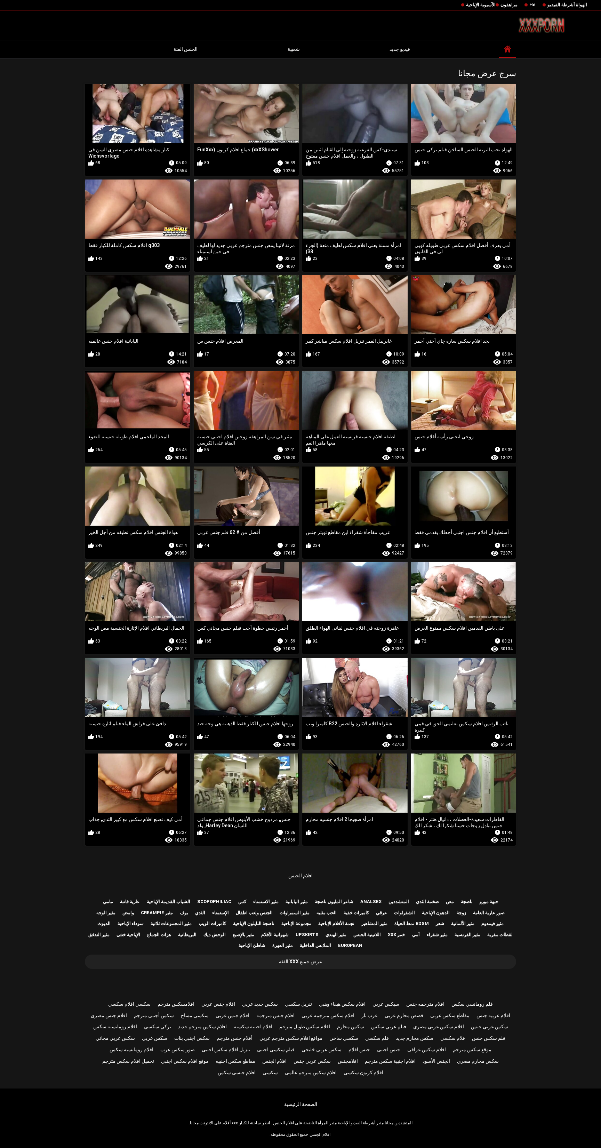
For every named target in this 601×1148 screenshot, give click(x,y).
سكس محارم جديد (414, 1038)
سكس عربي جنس (489, 1026)
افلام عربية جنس (493, 1015)
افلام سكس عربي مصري (438, 1026)
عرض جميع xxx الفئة (300, 961)
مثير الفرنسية (467, 934)
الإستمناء (220, 912)
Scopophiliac (214, 901)
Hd (532, 4)
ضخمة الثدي (427, 901)
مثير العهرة (282, 945)
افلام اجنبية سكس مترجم (390, 1061)
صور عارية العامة (489, 912)
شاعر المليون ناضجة (334, 901)
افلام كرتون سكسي (363, 1072)
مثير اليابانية (297, 901)
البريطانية (187, 934)
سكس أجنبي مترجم (154, 1015)
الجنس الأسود (436, 1061)
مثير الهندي (336, 934)
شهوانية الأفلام (275, 934)
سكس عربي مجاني (115, 1038)
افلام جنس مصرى (109, 1015)
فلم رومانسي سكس (472, 1004)
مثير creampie (157, 912)
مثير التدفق (99, 934)
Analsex (371, 901)
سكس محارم (350, 1026)
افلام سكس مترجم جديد (202, 1026)
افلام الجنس (300, 875)
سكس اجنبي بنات (192, 1038)
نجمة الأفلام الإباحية (336, 923)
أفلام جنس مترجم (235, 1038)
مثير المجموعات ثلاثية (171, 923)
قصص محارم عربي (404, 1015)
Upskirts (307, 934)
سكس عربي (154, 1038)
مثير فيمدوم (492, 923)
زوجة (461, 912)
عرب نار (369, 1015)
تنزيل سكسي (298, 1004)
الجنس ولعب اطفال (254, 912)
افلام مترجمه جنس (425, 1004)
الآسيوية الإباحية (481, 4)
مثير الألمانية (462, 923)
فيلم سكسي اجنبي (276, 1049)
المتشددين (398, 901)
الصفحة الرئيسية (300, 1104)
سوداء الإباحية (131, 923)
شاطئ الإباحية (252, 945)
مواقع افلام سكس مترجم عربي (290, 1038)
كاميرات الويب (212, 923)
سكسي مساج (195, 1015)
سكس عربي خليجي (322, 1049)
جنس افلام (359, 1049)
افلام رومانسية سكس (115, 1026)
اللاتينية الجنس (367, 934)
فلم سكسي (377, 1038)
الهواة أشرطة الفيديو (567, 4)
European (350, 945)
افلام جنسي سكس (237, 1072)
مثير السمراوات (295, 912)
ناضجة (467, 901)
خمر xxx (396, 934)
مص (450, 901)
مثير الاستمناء (266, 901)
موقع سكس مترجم (472, 1049)
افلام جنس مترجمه (275, 1015)
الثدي (200, 912)
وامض (128, 912)
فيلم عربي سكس (388, 1026)
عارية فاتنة (130, 901)
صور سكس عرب (177, 1049)
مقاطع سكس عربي (450, 1015)
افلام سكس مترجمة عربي (328, 1015)
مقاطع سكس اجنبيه (235, 1061)
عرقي (381, 912)
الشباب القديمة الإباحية (168, 901)
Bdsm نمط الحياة (411, 923)
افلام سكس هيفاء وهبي (342, 1004)
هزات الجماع (159, 934)
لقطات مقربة (500, 934)
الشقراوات (404, 912)
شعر (440, 923)
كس (242, 901)
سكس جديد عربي (260, 1004)
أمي (416, 934)
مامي (108, 901)
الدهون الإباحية (436, 912)
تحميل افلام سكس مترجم (128, 1061)
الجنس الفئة (186, 49)
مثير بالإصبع (243, 934)
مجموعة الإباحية (296, 923)
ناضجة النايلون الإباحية (253, 923)
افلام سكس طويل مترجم (304, 1026)
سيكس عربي (385, 1004)
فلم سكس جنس (488, 1038)
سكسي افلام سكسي (129, 1004)
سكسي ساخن (343, 1038)
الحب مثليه (326, 912)
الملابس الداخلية (315, 945)
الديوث (104, 923)
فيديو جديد (400, 49)
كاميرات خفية (356, 912)
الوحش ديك (214, 934)
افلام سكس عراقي (426, 1049)
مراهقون (509, 4)
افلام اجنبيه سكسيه (253, 1026)
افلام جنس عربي (218, 1004)
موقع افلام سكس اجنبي (185, 1061)
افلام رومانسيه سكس (131, 1049)
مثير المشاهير (374, 923)
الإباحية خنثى (128, 934)
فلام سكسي (452, 1038)
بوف (184, 912)
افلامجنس (348, 1061)
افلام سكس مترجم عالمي (311, 1072)
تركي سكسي (157, 1026)
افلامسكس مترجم (176, 1004)
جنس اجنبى (388, 1049)
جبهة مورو (489, 901)
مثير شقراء (437, 934)
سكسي (270, 1072)
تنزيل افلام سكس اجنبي (226, 1049)
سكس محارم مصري (478, 1061)
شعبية (294, 49)
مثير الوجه (105, 912)
